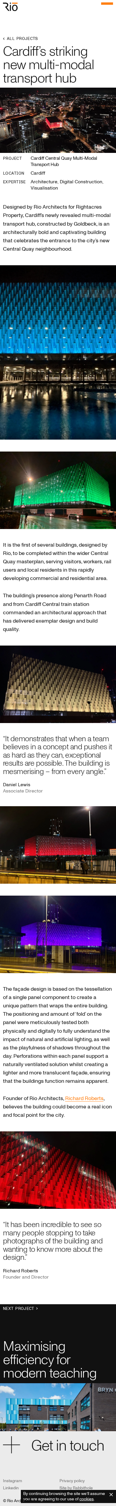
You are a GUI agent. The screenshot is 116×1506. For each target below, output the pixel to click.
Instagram (12, 1481)
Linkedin (11, 1488)
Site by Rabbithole (76, 1488)
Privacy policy (72, 1481)
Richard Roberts (84, 1098)
